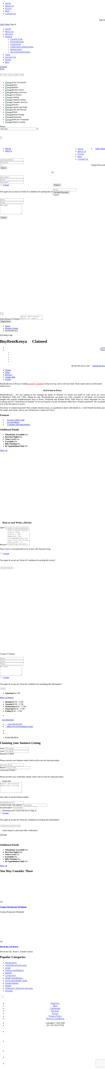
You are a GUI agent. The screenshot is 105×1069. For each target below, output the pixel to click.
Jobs (7, 54)
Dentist (8, 973)
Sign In (8, 149)
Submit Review (98, 366)
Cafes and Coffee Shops (21, 47)
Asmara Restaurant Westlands (13, 907)
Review (3, 545)
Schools (9, 991)
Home (8, 3)
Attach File (6, 781)
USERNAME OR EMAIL (11, 805)
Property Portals (11, 328)
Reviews (8, 375)
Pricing (8, 8)
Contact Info (10, 377)
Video (7, 372)
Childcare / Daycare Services (19, 988)
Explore (8, 36)
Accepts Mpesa (13, 422)
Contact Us (10, 13)
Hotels (8, 59)
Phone (3, 767)
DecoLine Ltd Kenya (9, 947)
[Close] (1, 313)
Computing (15, 44)
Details (8, 370)
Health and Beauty (14, 978)
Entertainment (17, 41)
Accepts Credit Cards (15, 420)
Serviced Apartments (20, 52)
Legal (7, 967)
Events (8, 379)
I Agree (6, 185)
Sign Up (8, 151)
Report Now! (5, 322)
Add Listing (5, 24)
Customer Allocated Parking (18, 424)
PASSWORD (6, 808)
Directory (55, 1003)
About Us (9, 6)
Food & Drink (16, 39)
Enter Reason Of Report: (10, 319)
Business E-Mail (30, 757)
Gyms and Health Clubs (16, 980)
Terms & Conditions (55, 1018)
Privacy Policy (55, 1016)
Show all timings (7, 697)
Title (2, 528)
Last (2, 751)
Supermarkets (11, 983)
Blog (7, 11)
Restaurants (16, 49)
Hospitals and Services (16, 965)
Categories (55, 1008)
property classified (36, 384)
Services (9, 34)
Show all (3, 450)
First (2, 748)
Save (103, 348)
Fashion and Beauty (14, 970)
